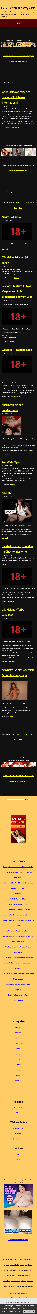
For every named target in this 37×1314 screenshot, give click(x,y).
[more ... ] (18, 127)
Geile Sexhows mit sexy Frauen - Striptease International (16, 97)
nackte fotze (28, 1270)
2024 (18, 1159)
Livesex (18, 1064)
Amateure (18, 1032)
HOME (18, 23)
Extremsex (18, 1043)
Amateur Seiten (18, 1128)
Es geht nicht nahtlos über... (18, 904)
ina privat (18, 989)
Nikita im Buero (11, 217)
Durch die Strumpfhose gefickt (18, 995)
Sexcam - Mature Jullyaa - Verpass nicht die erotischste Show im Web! (17, 291)
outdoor (23, 1281)
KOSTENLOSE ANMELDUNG (18, 1240)
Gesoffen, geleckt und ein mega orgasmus (18, 984)
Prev (17, 202)
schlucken (6, 1281)
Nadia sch (18, 893)
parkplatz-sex (15, 1281)
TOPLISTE (18, 1113)
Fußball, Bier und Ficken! (18, 899)
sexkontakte (26, 1275)
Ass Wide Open (11, 462)
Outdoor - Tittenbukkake (17, 349)
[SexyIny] (18, 510)
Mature (18, 1070)
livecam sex (10, 1275)
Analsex (18, 1038)
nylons (6, 1265)
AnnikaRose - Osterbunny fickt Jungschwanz (18, 957)
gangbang (12, 1286)
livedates (30, 1281)
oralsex (6, 1286)
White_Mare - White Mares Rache (18, 931)
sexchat (30, 1286)
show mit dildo (14, 1265)
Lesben (18, 1059)
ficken (5, 1259)
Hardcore (18, 1054)
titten (22, 1265)
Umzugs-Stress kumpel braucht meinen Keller (18, 867)
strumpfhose (13, 1270)
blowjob (16, 1259)
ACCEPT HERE (29, 1311)
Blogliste (24, 1293)
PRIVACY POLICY (26, 1308)
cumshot (30, 1259)
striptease (28, 1265)
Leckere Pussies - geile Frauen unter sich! (18, 915)
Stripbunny (18, 1133)
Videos (18, 1075)
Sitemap (12, 1293)
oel (26, 1286)
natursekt (23, 1259)
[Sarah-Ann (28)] (18, 576)
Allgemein (18, 1027)
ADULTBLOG (18, 1107)
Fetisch (18, 1048)
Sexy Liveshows (18, 1139)
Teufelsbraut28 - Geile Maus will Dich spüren (18, 883)
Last (20, 208)
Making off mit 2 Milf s (18, 888)
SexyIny (6, 492)
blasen (10, 1259)
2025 (18, 1154)
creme (6, 1270)
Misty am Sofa (18, 1000)
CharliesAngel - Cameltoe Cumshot (18, 909)
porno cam (20, 1286)
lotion (21, 1270)
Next (15, 208)
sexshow (18, 1275)
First (12, 202)
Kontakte (18, 1080)
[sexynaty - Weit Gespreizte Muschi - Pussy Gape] (18, 690)
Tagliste (18, 1293)
